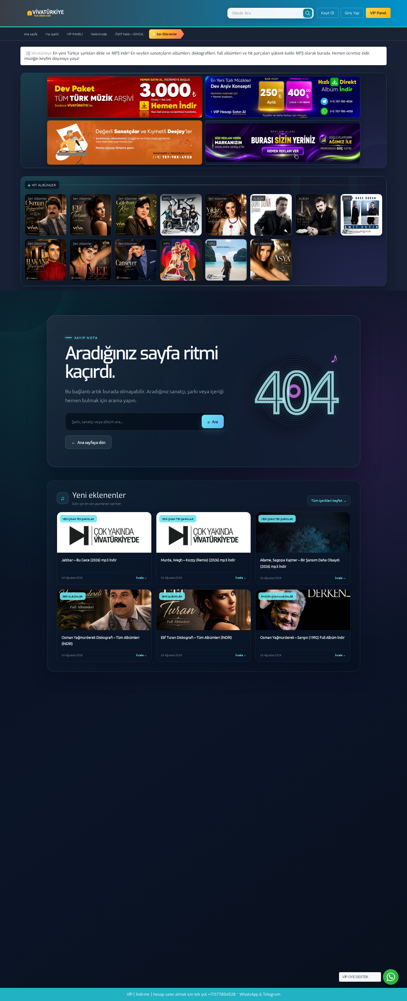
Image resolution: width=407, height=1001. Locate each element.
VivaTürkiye (46, 13)
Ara (213, 421)
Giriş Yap (352, 13)
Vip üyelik (52, 34)
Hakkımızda (99, 34)
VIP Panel (378, 13)
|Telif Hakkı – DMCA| (129, 34)
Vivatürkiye (42, 53)
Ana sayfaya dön (88, 442)
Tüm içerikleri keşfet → (329, 500)
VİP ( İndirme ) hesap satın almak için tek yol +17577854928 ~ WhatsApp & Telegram (203, 994)
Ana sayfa (30, 34)
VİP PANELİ (75, 34)
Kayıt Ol (327, 13)
